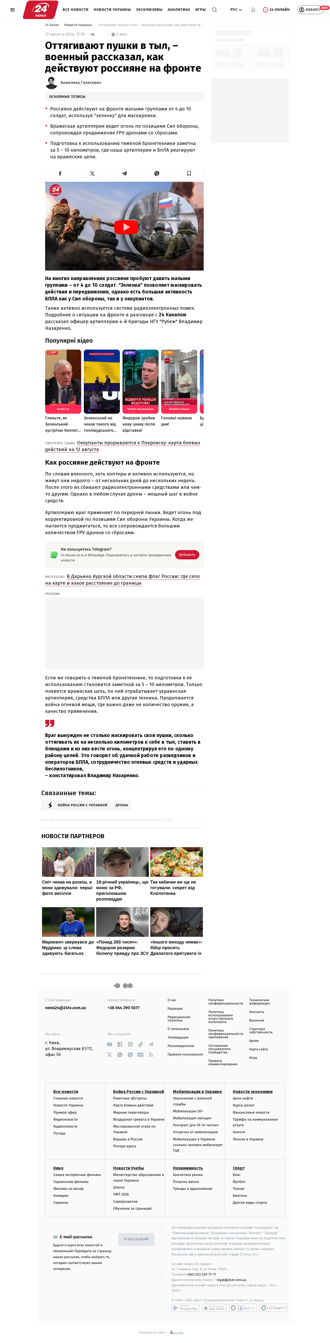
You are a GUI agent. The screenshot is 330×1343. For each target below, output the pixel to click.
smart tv (243, 1307)
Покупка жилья (186, 1182)
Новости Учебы (128, 1168)
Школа (119, 1187)
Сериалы (60, 1202)
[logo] (40, 10)
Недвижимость (188, 1168)
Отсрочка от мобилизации (195, 1132)
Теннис (239, 1188)
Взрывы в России (128, 1139)
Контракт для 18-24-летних (196, 1125)
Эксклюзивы (149, 9)
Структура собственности (261, 1030)
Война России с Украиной (138, 1091)
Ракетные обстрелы (130, 1098)
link (109, 1044)
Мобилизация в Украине (197, 1091)
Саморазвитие (125, 1201)
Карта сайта (258, 1049)
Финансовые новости (251, 1112)
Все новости (76, 9)
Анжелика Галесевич (81, 83)
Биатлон (240, 1195)
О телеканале (178, 1029)
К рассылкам (136, 1239)
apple (214, 1307)
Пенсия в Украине (248, 1139)
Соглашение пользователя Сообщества (219, 1049)
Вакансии (256, 1020)
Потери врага (124, 1146)
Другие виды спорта (250, 1202)
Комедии (60, 1195)
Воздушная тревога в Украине (138, 1119)
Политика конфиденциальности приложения (225, 1034)
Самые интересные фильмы (77, 1175)
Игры (200, 9)
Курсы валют (244, 1105)
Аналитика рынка (188, 1175)
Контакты (256, 1012)
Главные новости (68, 1098)
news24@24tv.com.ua (65, 1008)
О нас (172, 1000)
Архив (254, 1041)
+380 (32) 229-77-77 (201, 1274)
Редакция (175, 1008)
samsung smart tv (273, 1307)
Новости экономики (253, 1091)
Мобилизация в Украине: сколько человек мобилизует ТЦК (198, 1145)
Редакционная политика (179, 1019)
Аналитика (179, 9)
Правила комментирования (222, 1062)
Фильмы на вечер (68, 1188)
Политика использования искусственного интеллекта (220, 1017)
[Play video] (126, 227)
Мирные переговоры (131, 1112)
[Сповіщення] (253, 9)
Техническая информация (259, 1002)
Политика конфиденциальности (225, 1002)
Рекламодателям (181, 1046)
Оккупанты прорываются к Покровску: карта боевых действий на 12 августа (122, 446)
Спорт (239, 1168)
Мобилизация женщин (192, 1118)
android (185, 1307)
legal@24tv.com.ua (231, 1280)
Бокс (237, 1175)
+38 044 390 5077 (123, 1008)
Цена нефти (243, 1098)
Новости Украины (112, 9)
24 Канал (52, 25)
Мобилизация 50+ (188, 1111)
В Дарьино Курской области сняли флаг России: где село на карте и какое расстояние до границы (122, 579)
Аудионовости (65, 1126)
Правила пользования (185, 1054)
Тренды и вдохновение (192, 1188)
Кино (58, 1168)
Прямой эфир (65, 1112)
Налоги (239, 1132)
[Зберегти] (188, 173)
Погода (59, 1133)
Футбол (239, 1182)
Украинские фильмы (70, 1182)
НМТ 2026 (121, 1194)
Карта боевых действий (133, 1105)
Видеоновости (65, 1119)
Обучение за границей (132, 1208)
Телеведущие (178, 1037)
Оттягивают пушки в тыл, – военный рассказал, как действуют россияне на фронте (150, 25)
